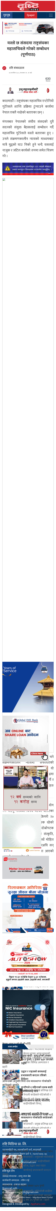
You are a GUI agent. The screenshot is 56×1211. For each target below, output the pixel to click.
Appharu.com (38, 1204)
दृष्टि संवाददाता (16, 68)
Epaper (31, 15)
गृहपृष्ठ (6, 15)
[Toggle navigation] (51, 15)
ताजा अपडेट (13, 1046)
